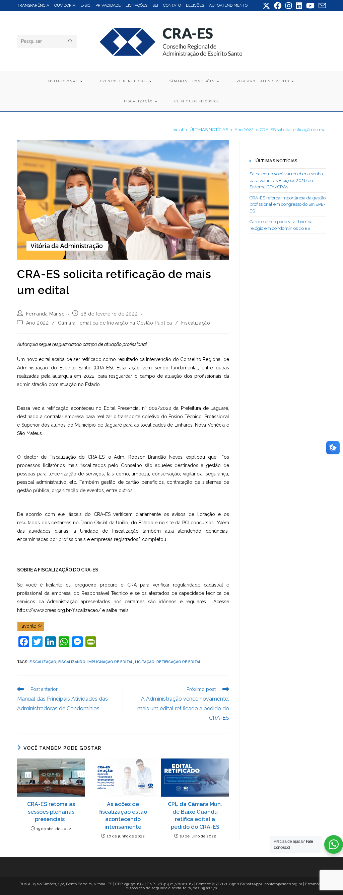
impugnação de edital (110, 662)
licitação (144, 662)
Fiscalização (195, 323)
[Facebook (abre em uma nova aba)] (277, 5)
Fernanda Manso (45, 314)
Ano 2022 (37, 323)
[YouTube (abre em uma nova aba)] (310, 5)
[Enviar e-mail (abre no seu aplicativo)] (321, 5)
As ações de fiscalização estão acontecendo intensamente (123, 815)
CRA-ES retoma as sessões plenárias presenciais (51, 811)
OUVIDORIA (64, 5)
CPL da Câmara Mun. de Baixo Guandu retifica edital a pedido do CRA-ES (195, 815)
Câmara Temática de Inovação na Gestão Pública (115, 323)
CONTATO (172, 5)
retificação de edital (178, 662)
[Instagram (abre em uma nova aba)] (288, 5)
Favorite (28, 626)
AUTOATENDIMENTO (228, 5)
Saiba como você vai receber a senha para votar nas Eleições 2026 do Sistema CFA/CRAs (286, 180)
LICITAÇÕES (136, 5)
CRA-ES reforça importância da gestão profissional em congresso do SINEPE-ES (288, 204)
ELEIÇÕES (195, 5)
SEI (155, 5)
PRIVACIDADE (108, 5)
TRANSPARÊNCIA (33, 5)
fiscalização (42, 662)
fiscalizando (71, 662)
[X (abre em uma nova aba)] (266, 5)
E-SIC (85, 5)
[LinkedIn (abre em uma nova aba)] (299, 5)
